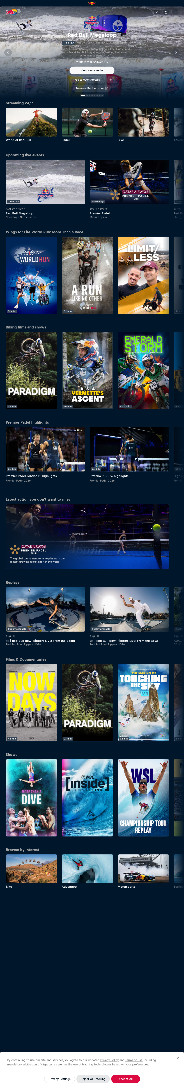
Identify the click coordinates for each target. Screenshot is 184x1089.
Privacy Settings (59, 1079)
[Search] (156, 12)
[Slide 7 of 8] (99, 95)
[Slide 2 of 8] (86, 95)
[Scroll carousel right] (176, 52)
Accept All (126, 1079)
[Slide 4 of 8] (92, 95)
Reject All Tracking (93, 1079)
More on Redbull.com (90, 88)
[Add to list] (110, 79)
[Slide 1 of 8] (81, 95)
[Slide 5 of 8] (94, 95)
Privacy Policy (109, 1060)
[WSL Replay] (143, 798)
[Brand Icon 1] (92, 3)
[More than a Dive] (31, 798)
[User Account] (165, 12)
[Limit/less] (143, 275)
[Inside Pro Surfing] (87, 798)
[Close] (178, 1057)
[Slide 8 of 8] (102, 95)
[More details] (83, 209)
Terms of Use (133, 1060)
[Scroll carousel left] (8, 52)
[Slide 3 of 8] (89, 95)
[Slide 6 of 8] (97, 95)
